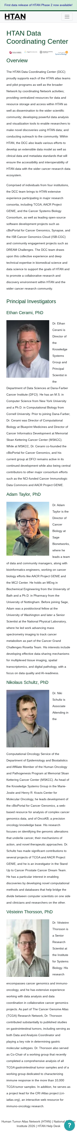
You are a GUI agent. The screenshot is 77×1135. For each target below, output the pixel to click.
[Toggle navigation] (67, 17)
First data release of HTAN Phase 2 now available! (38, 5)
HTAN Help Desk (49, 1126)
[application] (69, 1126)
